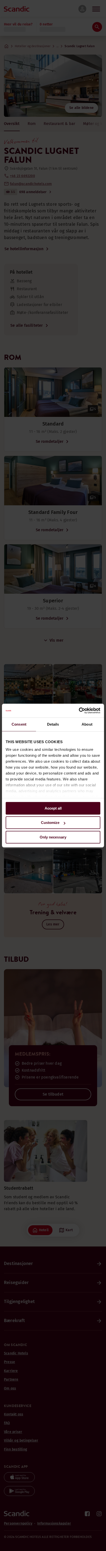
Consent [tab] (19, 724)
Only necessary (53, 837)
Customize (50, 822)
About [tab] (87, 724)
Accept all (53, 808)
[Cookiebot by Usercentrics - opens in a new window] (78, 710)
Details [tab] (53, 724)
